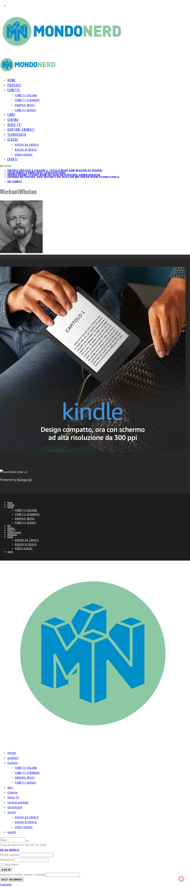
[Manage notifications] (181, 879)
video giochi (23, 154)
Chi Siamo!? (14, 181)
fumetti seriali (25, 110)
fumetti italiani (26, 95)
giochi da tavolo (27, 144)
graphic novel (25, 105)
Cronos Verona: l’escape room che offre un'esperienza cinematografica (53, 174)
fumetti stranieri (27, 100)
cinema (10, 527)
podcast (10, 504)
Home (10, 502)
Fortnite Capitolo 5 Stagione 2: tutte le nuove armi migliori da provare (54, 170)
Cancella (6, 884)
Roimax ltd (24, 480)
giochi (12, 139)
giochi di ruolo (26, 149)
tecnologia (12, 534)
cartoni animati (14, 532)
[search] (27, 841)
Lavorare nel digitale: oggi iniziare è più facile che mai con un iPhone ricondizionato (63, 177)
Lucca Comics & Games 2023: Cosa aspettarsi (36, 172)
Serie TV (11, 530)
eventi (12, 159)
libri (9, 525)
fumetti (13, 90)
